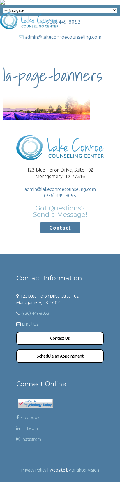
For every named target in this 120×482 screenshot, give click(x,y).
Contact (60, 228)
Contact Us (60, 338)
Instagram (31, 439)
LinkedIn (30, 428)
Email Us (30, 323)
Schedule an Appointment (60, 356)
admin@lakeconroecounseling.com (60, 189)
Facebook (29, 417)
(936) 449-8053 (60, 195)
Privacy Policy (33, 469)
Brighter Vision (85, 469)
